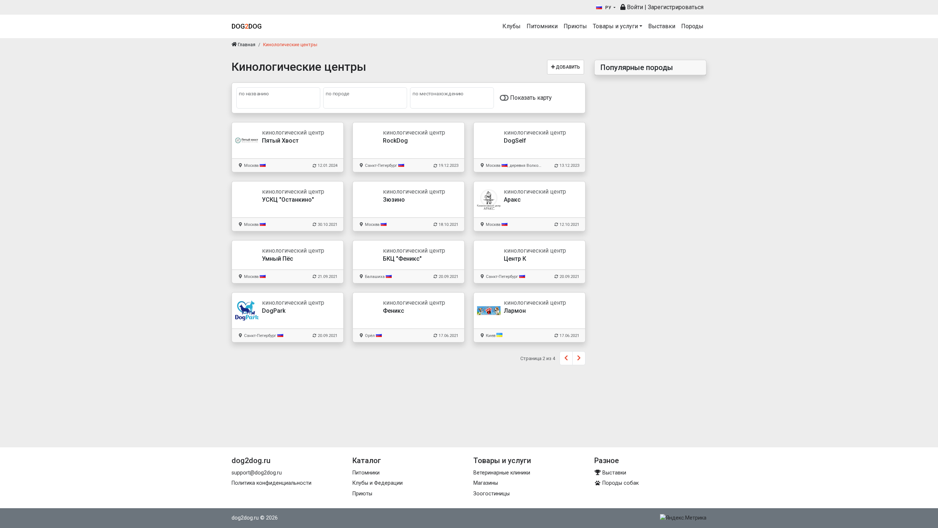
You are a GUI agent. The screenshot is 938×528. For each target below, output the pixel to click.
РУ (608, 7)
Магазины (485, 483)
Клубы (511, 26)
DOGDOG (247, 26)
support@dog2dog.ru (257, 473)
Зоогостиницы (491, 494)
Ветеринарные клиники (501, 473)
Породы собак (620, 483)
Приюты (575, 26)
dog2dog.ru (245, 518)
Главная (246, 44)
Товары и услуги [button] (615, 26)
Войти (634, 7)
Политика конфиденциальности (271, 483)
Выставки (661, 26)
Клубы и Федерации (377, 483)
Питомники (542, 26)
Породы (692, 26)
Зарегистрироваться (676, 7)
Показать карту (530, 97)
